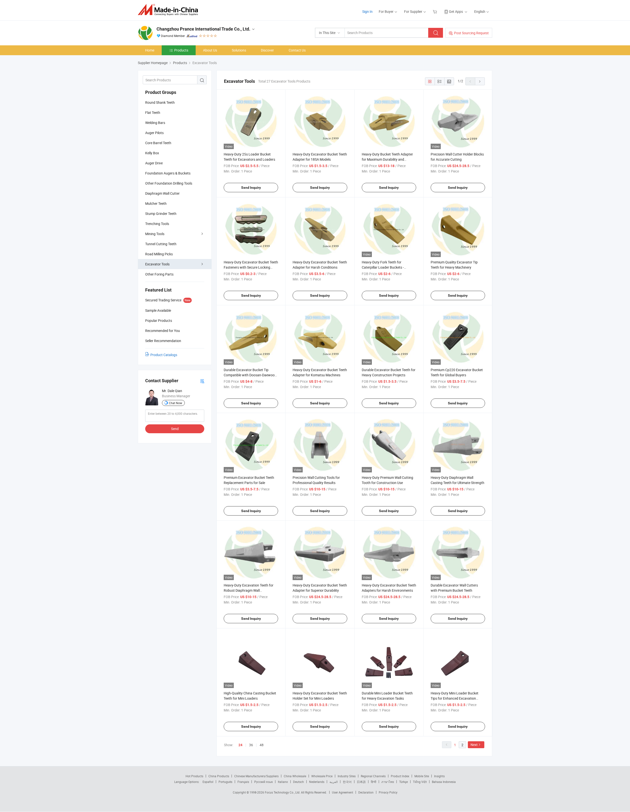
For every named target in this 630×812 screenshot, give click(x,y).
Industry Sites (347, 776)
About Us (210, 50)
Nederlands (316, 782)
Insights (439, 776)
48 (262, 745)
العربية (334, 782)
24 (240, 745)
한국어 (347, 782)
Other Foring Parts (159, 274)
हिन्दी (373, 782)
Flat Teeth (152, 112)
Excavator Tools (157, 264)
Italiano (283, 782)
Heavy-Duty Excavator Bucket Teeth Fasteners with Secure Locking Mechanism (251, 267)
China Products (218, 776)
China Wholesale (295, 776)
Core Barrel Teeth (158, 142)
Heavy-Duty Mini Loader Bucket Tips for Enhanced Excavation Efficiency (454, 698)
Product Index (400, 776)
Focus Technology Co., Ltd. (283, 792)
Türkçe (403, 782)
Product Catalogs (163, 354)
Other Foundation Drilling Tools (168, 183)
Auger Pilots (154, 132)
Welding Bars (155, 122)
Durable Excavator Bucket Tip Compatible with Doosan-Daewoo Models (249, 374)
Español (208, 782)
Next (474, 744)
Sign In (367, 11)
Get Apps (456, 11)
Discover (267, 50)
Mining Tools (154, 233)
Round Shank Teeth (160, 102)
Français (243, 782)
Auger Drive (154, 163)
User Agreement (342, 792)
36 (251, 745)
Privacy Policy (388, 792)
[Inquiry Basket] (435, 11)
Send (175, 428)
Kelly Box (152, 153)
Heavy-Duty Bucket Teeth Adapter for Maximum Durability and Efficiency (387, 159)
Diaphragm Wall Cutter (162, 193)
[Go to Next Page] (480, 81)
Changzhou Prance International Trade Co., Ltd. (203, 29)
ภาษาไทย (387, 782)
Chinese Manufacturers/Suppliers (256, 776)
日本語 (361, 782)
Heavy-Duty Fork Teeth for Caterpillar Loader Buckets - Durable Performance (383, 267)
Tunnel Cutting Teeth (160, 244)
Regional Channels (373, 776)
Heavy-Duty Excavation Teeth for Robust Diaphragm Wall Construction (248, 590)
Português (225, 782)
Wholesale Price (321, 776)
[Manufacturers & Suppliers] (169, 10)
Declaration (366, 792)
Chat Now (175, 403)
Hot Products (194, 776)
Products (181, 50)
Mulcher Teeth (156, 203)
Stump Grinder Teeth (160, 213)
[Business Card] (202, 381)
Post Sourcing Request (471, 33)
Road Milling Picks (159, 254)
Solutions (239, 50)
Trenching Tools (157, 223)
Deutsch (298, 782)
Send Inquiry (251, 188)
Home (149, 50)
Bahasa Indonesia (444, 782)
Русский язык (263, 782)
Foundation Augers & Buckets (167, 173)
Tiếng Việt (420, 782)
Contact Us (297, 50)
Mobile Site (421, 776)
